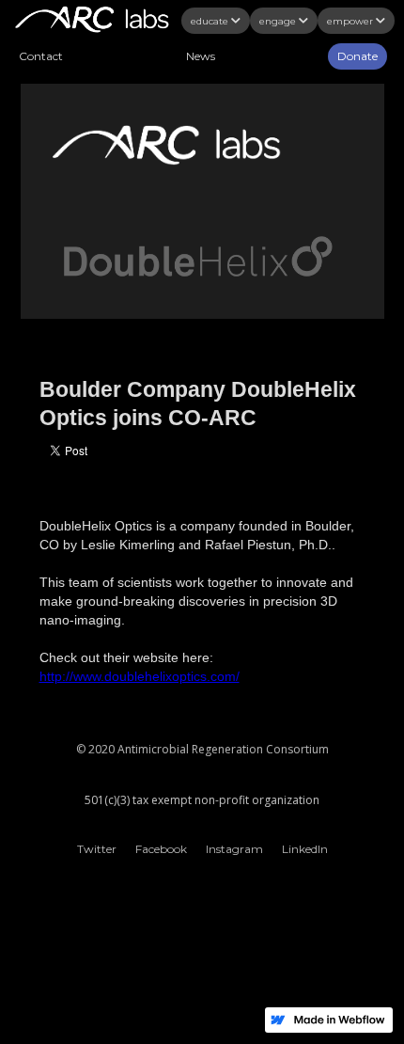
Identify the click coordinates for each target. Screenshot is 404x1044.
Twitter (97, 849)
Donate (357, 56)
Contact (41, 56)
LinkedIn (305, 849)
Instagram (234, 849)
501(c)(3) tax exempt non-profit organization (202, 800)
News (200, 56)
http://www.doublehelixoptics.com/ (139, 676)
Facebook (161, 849)
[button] (225, 22)
